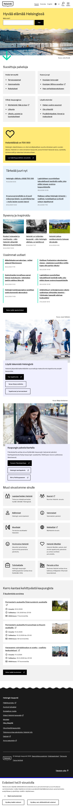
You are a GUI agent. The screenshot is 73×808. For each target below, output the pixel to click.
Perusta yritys (53, 565)
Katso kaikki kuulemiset (16, 672)
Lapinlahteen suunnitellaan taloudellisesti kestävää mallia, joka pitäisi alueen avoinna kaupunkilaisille (52, 182)
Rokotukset (13, 88)
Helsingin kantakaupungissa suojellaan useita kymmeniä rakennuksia (19, 291)
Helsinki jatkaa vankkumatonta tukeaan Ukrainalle (59, 239)
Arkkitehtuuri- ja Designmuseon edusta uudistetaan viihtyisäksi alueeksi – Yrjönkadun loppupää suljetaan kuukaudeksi (54, 294)
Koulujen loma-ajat (50, 80)
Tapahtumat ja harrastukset (18, 391)
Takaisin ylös (61, 770)
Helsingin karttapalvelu (20, 470)
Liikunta (11, 109)
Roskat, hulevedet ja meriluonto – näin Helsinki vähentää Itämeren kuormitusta (12, 240)
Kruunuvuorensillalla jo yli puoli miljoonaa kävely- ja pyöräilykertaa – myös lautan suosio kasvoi (20, 199)
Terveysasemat (14, 80)
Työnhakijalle (17, 565)
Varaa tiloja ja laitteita (16, 384)
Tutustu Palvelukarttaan (21, 463)
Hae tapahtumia (16, 377)
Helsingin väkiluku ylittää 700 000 (20, 178)
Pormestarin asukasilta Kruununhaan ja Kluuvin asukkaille (25, 626)
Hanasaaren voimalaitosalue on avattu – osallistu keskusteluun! (25, 649)
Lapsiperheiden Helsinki (22, 496)
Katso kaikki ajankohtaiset (15, 310)
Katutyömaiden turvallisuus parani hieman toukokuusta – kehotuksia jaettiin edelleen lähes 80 (18, 277)
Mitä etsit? (6, 18)
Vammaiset (51, 513)
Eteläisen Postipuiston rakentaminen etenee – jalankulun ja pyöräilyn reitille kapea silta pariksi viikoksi (54, 263)
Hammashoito (14, 84)
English (49, 4)
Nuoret (51, 496)
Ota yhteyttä (48, 109)
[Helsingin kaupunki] (7, 758)
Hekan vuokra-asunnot (52, 105)
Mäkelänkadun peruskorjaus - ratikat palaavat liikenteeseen (18, 261)
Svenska (43, 4)
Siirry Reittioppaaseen (20, 477)
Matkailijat (52, 527)
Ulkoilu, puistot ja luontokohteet (15, 115)
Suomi (36, 4)
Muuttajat (16, 527)
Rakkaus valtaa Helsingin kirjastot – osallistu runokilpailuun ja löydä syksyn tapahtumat (52, 199)
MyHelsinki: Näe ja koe (19, 105)
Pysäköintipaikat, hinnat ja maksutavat (53, 115)
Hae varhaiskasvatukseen (53, 88)
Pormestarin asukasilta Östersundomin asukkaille (26, 603)
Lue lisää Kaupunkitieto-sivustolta (22, 158)
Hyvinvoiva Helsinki (20, 544)
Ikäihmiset (16, 513)
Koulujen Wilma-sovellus (54, 84)
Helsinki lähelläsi (54, 544)
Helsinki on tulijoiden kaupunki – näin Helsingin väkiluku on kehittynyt (36, 239)
